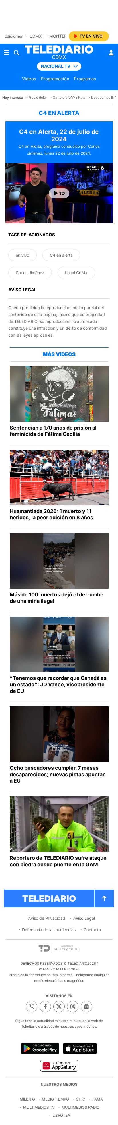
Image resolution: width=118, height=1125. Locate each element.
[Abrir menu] (6, 53)
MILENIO (27, 1099)
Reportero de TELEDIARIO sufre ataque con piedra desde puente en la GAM (58, 861)
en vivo (22, 255)
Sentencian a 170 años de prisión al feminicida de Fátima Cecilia (53, 431)
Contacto (92, 929)
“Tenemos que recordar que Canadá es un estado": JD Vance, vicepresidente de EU (58, 684)
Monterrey (61, 36)
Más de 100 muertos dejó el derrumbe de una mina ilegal (56, 598)
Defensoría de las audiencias (49, 929)
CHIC (80, 1099)
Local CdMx (76, 272)
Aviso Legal (84, 918)
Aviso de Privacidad (46, 918)
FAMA (97, 1099)
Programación (55, 78)
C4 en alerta (61, 255)
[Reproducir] (59, 193)
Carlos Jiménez (30, 272)
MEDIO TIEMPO (55, 1099)
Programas (85, 78)
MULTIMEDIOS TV (39, 1107)
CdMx (36, 36)
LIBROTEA (61, 1115)
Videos (29, 78)
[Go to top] (104, 898)
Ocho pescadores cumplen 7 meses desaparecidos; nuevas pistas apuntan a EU (58, 774)
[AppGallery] (59, 1065)
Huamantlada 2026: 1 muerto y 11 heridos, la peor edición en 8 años (51, 514)
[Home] (59, 49)
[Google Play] (40, 1048)
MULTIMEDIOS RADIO (80, 1107)
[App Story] (80, 1048)
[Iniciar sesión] (111, 52)
